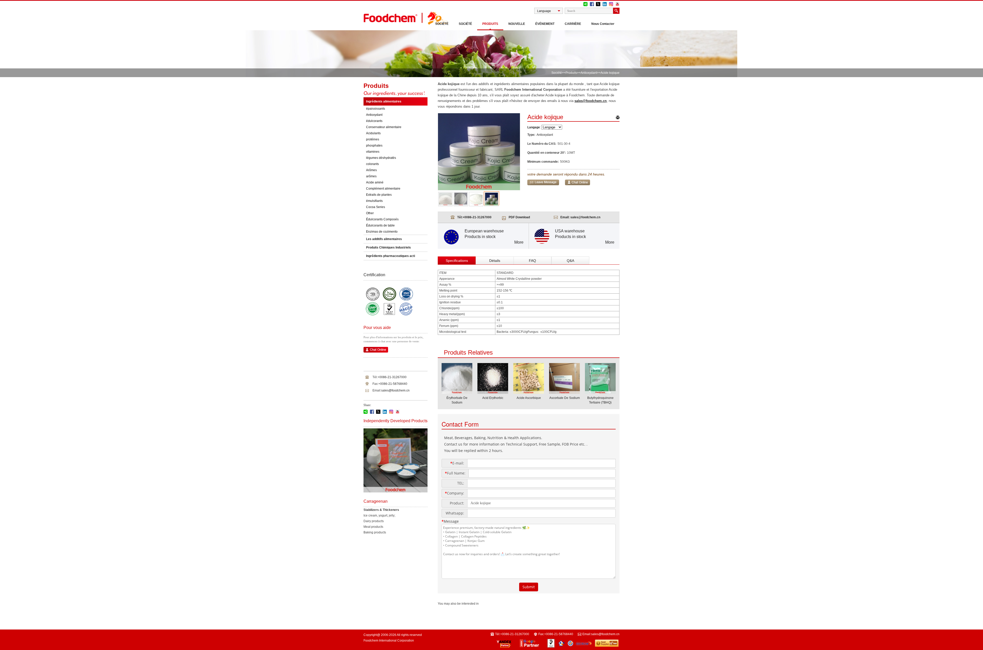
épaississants (375, 108)
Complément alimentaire (383, 188)
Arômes (371, 170)
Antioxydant (589, 73)
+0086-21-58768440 (392, 384)
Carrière (573, 24)
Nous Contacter (602, 24)
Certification (374, 275)
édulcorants (374, 121)
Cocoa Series (375, 207)
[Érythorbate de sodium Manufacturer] (457, 392)
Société (441, 24)
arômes (371, 176)
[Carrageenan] (396, 491)
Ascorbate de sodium (564, 398)
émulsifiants (374, 201)
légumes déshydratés (381, 158)
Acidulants (373, 133)
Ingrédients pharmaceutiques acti (390, 256)
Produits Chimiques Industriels (388, 247)
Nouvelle (516, 24)
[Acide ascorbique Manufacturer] (528, 392)
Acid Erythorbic (492, 398)
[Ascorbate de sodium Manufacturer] (564, 392)
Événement (544, 24)
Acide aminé (374, 182)
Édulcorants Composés (382, 219)
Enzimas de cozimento (382, 231)
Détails (494, 261)
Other (370, 213)
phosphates (374, 145)
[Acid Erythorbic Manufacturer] (492, 392)
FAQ (532, 261)
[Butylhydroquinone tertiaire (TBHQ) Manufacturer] (600, 392)
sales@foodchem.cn (395, 390)
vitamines (372, 151)
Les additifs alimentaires (384, 239)
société (465, 24)
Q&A (570, 261)
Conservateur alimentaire (383, 127)
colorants (372, 164)
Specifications (457, 261)
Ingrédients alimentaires (383, 101)
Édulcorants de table (380, 225)
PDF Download (519, 217)
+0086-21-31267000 (392, 377)
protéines (372, 139)
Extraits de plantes (379, 195)
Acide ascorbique (529, 398)
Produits (490, 24)
